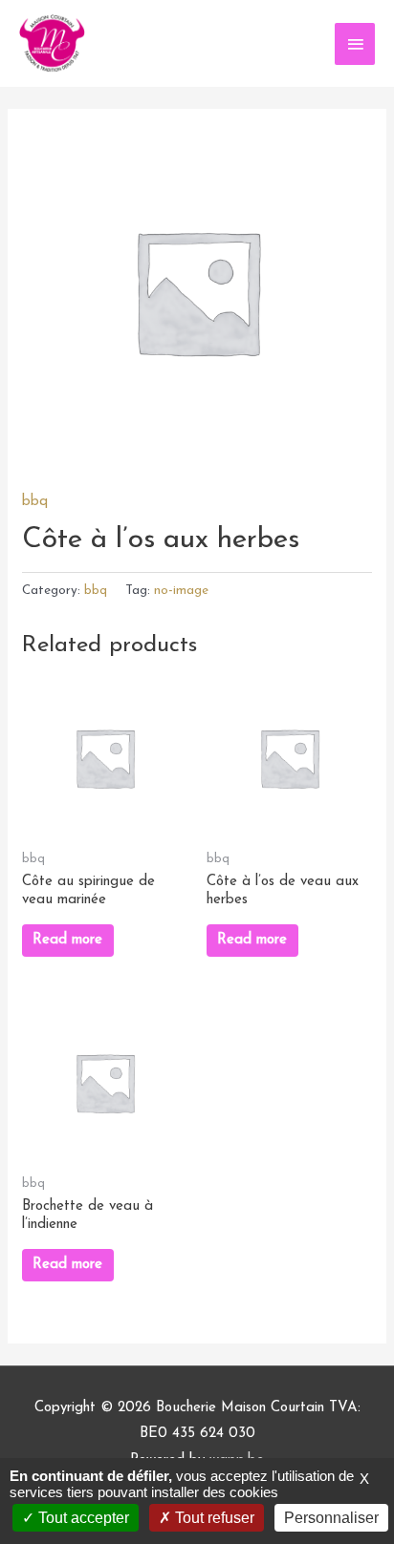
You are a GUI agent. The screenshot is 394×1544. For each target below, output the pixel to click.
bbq (35, 502)
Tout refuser (212, 1518)
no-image (181, 590)
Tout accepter (81, 1518)
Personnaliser (331, 1518)
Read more (67, 940)
